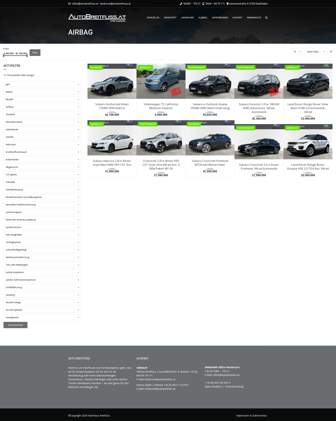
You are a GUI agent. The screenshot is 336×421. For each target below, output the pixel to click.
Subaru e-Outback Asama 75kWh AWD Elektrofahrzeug (210, 106)
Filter (35, 52)
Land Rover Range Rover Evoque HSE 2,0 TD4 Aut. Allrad (308, 166)
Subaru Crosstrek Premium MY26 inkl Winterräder (210, 163)
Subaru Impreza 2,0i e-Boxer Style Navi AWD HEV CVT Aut (112, 163)
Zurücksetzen (15, 325)
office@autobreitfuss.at (85, 3)
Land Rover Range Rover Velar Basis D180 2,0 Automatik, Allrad (308, 108)
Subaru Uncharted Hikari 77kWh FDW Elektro (112, 106)
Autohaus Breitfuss (99, 415)
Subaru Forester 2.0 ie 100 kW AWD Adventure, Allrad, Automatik (259, 108)
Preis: (6, 48)
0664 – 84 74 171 (215, 3)
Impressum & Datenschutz (251, 415)
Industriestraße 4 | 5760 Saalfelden (248, 3)
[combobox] (297, 51)
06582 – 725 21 (192, 3)
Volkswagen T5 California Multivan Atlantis (161, 106)
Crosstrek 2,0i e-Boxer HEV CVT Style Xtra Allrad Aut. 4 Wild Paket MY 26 (161, 164)
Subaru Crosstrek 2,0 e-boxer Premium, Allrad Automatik (259, 166)
